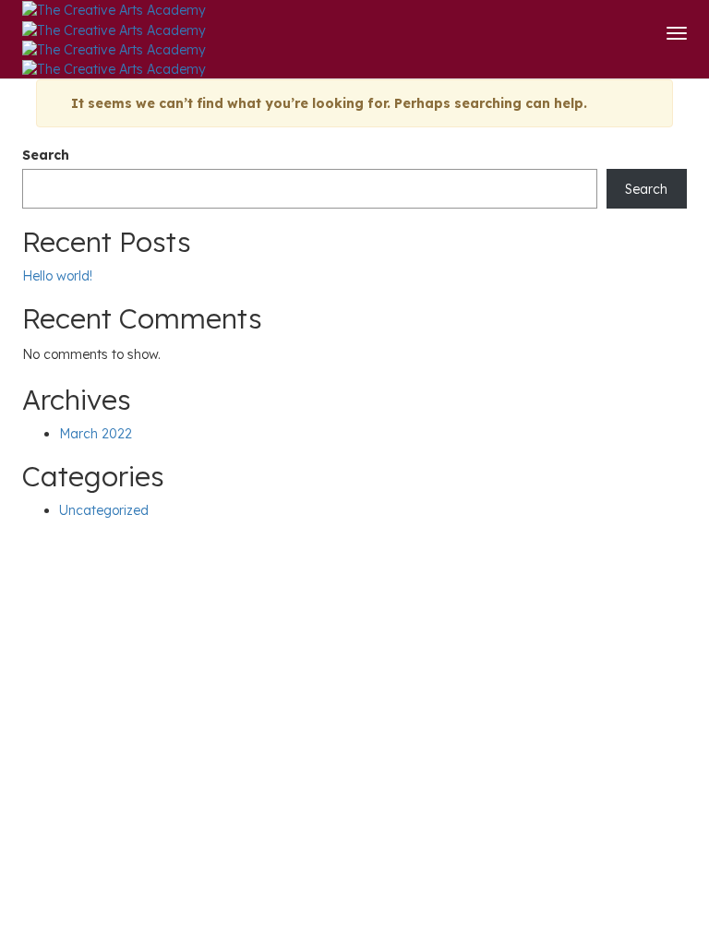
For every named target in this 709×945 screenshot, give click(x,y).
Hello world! (57, 276)
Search (45, 155)
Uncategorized (104, 510)
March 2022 (95, 433)
